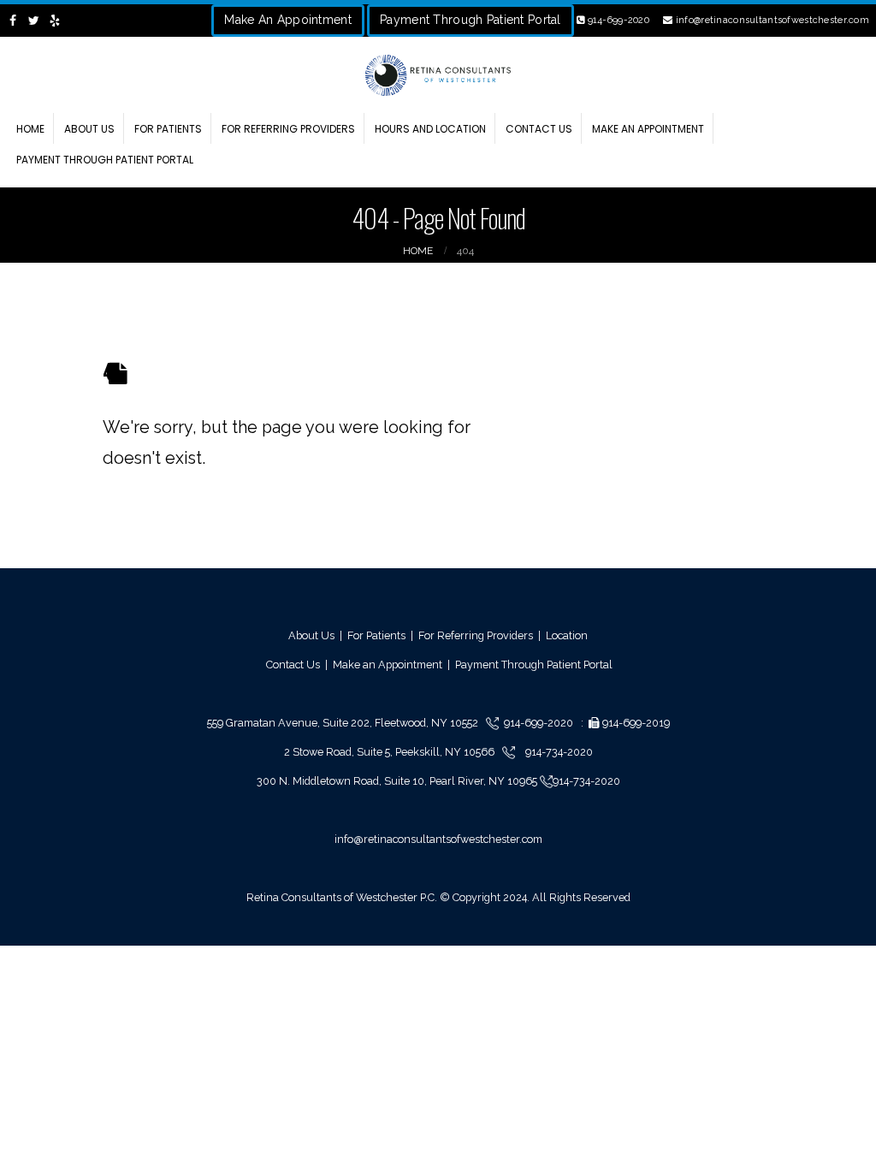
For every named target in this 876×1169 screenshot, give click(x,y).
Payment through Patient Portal (104, 159)
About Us (89, 129)
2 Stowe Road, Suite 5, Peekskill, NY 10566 (390, 751)
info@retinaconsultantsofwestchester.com (771, 20)
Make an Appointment (648, 129)
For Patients (168, 129)
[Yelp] (55, 21)
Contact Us (539, 129)
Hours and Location (430, 129)
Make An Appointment (287, 20)
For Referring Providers (288, 129)
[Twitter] (34, 21)
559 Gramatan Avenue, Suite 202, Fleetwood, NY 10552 (346, 722)
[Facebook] (13, 21)
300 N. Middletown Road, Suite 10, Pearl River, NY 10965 (398, 780)
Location (567, 635)
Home (30, 129)
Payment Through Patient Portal (470, 20)
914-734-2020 (558, 751)
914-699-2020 (616, 20)
